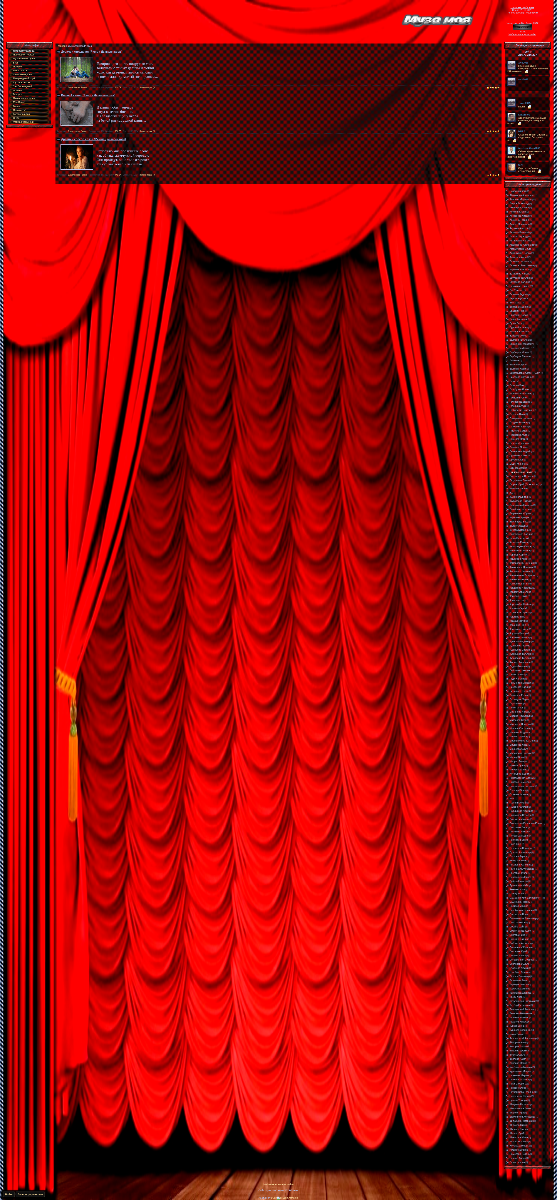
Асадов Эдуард (518, 236)
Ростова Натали (518, 873)
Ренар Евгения (518, 860)
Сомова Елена (518, 955)
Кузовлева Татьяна (520, 658)
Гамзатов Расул (518, 397)
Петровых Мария (519, 835)
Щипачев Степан (519, 1125)
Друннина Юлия (518, 455)
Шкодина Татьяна (519, 1129)
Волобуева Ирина (519, 389)
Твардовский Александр (523, 1009)
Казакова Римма (519, 542)
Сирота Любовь (518, 922)
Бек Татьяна (516, 290)
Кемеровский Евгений (522, 563)
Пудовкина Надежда (521, 848)
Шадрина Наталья (520, 1104)
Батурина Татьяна (520, 277)
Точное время (515, 12)
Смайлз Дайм (517, 926)
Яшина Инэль (517, 1162)
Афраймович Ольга (520, 249)
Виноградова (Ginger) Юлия (525, 373)
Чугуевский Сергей (520, 1096)
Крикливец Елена (519, 629)
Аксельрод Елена (519, 207)
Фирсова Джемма (519, 1050)
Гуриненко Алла (518, 434)
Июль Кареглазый (519, 538)
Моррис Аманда (518, 761)
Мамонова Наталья (520, 711)
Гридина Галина (518, 422)
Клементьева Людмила (522, 575)
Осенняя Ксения (519, 794)
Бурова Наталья (519, 327)
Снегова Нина (517, 935)
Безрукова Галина (519, 286)
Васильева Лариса (520, 348)
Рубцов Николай (519, 881)
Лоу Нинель (516, 703)
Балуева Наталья (519, 261)
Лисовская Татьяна (520, 687)
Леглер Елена (517, 674)
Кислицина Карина (520, 571)
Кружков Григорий (519, 633)
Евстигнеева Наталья (522, 476)
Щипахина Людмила (521, 1121)
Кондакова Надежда (521, 587)
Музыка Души (517, 765)
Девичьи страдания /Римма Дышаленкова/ (91, 51)
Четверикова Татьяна (522, 1092)
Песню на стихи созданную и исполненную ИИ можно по (527, 69)
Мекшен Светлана (520, 728)
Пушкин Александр (520, 852)
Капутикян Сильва (520, 550)
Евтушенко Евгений (520, 480)
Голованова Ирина (520, 401)
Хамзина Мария (518, 1063)
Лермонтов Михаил (520, 682)
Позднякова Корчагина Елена (526, 823)
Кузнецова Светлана (521, 649)
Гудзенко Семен (518, 430)
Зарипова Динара (519, 517)
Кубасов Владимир (520, 641)
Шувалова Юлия (519, 1137)
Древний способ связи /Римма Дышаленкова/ (93, 139)
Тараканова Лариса (520, 992)
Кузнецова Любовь (520, 645)
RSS (536, 23)
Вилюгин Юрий (518, 368)
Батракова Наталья (520, 273)
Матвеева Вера (518, 720)
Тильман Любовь (519, 1017)
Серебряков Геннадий (522, 910)
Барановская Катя (520, 269)
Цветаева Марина (519, 1075)
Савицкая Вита (518, 893)
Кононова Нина (518, 600)
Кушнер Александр (520, 662)
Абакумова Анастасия (522, 195)
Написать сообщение (522, 7)
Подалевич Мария (520, 819)
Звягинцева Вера (519, 521)
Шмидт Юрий (517, 1133)
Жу (511, 492)
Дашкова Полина (519, 447)
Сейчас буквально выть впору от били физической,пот (526, 154)
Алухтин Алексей (519, 228)
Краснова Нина (518, 625)
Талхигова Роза (518, 980)
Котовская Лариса (520, 612)
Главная (61, 46)
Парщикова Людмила (521, 811)
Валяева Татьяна (519, 339)
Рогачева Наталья (520, 864)
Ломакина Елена (519, 695)
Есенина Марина (519, 488)
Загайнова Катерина (521, 509)
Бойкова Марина (519, 306)
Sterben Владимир (520, 976)
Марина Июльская (520, 716)
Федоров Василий (519, 1046)
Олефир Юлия (518, 790)
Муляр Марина (518, 769)
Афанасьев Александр (522, 244)
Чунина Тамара (518, 1100)
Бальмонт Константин (522, 265)
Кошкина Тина (517, 616)
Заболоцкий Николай (521, 505)
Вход (522, 31)
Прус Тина (515, 844)
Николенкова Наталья (522, 786)
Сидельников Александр (523, 918)
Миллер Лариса (518, 736)
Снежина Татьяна (519, 939)
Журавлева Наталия (521, 501)
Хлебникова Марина (521, 1067)
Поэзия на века (518, 191)
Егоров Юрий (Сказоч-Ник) (524, 484)
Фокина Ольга (517, 1054)
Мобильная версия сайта (522, 34)
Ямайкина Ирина (519, 1149)
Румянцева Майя (519, 885)
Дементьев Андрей (520, 451)
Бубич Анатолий (518, 319)
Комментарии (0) (147, 87)
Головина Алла (518, 406)
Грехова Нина (517, 414)
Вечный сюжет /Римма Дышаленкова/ (88, 95)
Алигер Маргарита (520, 224)
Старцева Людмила (520, 968)
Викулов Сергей (518, 364)
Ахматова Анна (518, 257)
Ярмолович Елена (520, 1154)
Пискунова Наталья (521, 815)
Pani (512, 798)
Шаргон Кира (517, 1112)
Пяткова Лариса (518, 856)
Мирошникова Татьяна (522, 740)
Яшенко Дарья (518, 1158)
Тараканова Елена (520, 988)
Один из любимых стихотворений (528, 169)
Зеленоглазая (517, 525)
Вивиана (514, 360)
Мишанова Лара (518, 744)
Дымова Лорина (518, 468)
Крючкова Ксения (519, 637)
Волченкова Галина (520, 393)
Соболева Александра (522, 943)
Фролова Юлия (518, 1059)
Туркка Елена (517, 1025)
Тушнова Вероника (520, 1030)
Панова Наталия (519, 806)
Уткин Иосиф (517, 1034)
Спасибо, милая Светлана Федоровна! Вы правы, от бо (527, 137)
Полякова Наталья (520, 831)
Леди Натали (517, 678)
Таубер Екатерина (520, 1005)
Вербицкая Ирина (519, 352)
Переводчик (531, 12)
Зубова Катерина (519, 530)
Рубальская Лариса (520, 877)
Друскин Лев (516, 459)
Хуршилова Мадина (520, 1071)
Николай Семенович (521, 782)
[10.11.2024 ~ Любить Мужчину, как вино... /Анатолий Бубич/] (519, 82)
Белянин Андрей (519, 294)
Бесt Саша (515, 302)
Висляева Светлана (521, 377)
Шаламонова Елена (520, 1108)
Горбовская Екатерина (522, 410)
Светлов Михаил (519, 906)
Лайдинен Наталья (520, 670)
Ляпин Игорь (516, 707)
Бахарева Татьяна (520, 282)
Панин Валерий (518, 802)
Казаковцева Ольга (520, 546)
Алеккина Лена (518, 211)
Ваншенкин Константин (522, 344)
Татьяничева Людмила (522, 1001)
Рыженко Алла (517, 889)
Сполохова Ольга (519, 963)
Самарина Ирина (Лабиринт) (525, 897)
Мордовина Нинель (520, 753)
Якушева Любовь (519, 1145)
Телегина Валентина (521, 1013)
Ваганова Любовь (519, 331)
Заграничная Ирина (520, 513)
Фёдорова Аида (518, 1042)
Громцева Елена (519, 426)
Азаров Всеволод (519, 203)
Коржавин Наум (518, 596)
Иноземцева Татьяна (521, 534)
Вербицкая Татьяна (520, 356)
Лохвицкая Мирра (519, 699)
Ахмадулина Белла (520, 253)
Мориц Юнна (517, 757)
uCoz (274, 1198)
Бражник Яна (517, 311)
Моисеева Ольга (519, 749)
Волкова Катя (517, 385)
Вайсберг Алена (518, 335)
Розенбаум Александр (522, 868)
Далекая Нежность (520, 443)
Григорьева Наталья (521, 418)
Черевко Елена (518, 1087)
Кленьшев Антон (519, 579)
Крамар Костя (517, 620)
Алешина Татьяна (519, 220)
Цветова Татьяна (519, 1079)
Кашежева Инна (518, 558)
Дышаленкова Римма (77, 87)
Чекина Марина (518, 1083)
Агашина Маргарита (521, 199)
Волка (513, 381)
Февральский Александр (523, 1038)
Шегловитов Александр (522, 1116)
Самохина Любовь (520, 901)
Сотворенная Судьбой (522, 959)
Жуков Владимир (519, 496)
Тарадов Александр (520, 984)
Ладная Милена (518, 666)
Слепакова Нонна (519, 914)
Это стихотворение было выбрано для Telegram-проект (526, 121)
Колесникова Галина (521, 583)
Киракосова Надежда (521, 567)
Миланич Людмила (520, 732)
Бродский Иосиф (519, 315)
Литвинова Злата (519, 691)
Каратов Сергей (518, 554)
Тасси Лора (516, 997)
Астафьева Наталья (521, 240)
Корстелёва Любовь (521, 604)
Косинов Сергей (518, 608)
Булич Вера (516, 323)
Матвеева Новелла (520, 724)
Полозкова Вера (518, 827)
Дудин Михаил (517, 463)
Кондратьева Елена (520, 592)
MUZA (118, 87)
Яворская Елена (519, 1141)
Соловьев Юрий (518, 951)
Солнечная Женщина (521, 947)
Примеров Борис (519, 839)
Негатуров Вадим (519, 773)
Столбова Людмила (520, 972)
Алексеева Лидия (519, 215)
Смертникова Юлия (520, 930)
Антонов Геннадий (520, 232)
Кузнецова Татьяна (520, 654)
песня (521, 106)
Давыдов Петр (517, 439)
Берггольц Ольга (519, 298)
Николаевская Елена (521, 778)
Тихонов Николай (519, 1021)
